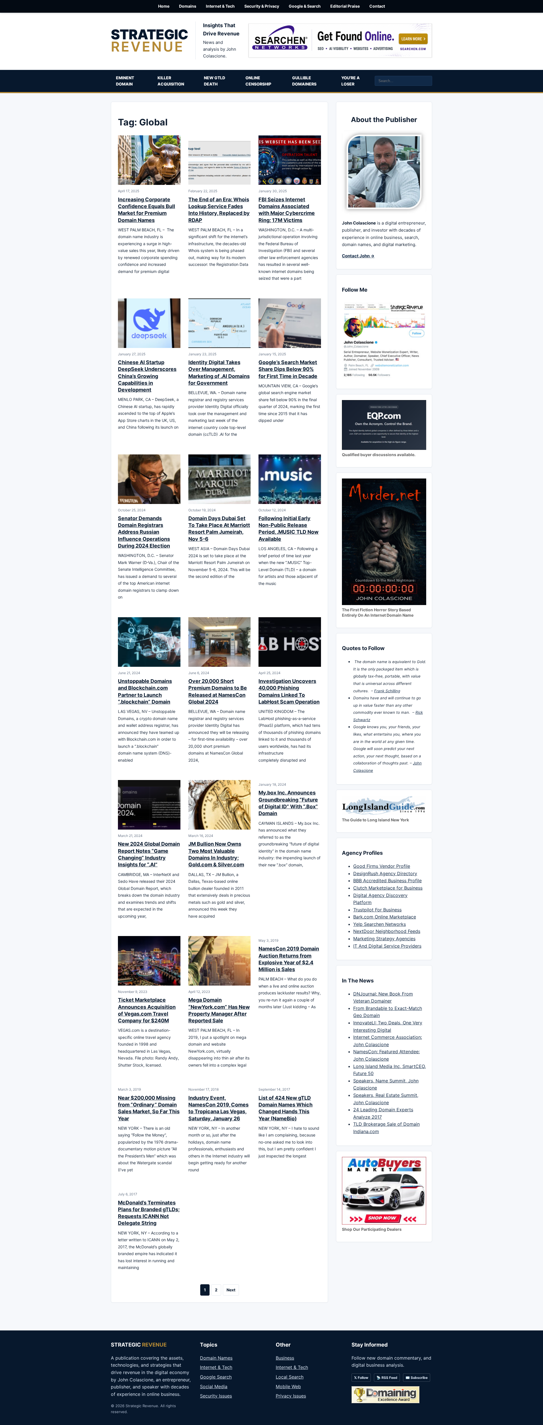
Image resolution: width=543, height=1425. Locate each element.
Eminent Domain (125, 80)
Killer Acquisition (171, 80)
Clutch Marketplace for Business (388, 888)
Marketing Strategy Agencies (384, 938)
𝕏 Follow (361, 1377)
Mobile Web (288, 1386)
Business (285, 1358)
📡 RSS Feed (386, 1377)
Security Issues (216, 1396)
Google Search (216, 1377)
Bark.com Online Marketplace (384, 917)
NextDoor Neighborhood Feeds (386, 931)
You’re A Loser (350, 80)
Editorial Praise (345, 6)
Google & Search (305, 6)
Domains (187, 6)
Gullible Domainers (304, 80)
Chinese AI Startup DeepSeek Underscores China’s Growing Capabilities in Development (147, 376)
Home (163, 6)
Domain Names (216, 1358)
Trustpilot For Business (377, 910)
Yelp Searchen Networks (379, 924)
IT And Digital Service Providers (387, 946)
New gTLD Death (214, 80)
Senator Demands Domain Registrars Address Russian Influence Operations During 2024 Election (144, 532)
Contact (377, 6)
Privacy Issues (291, 1396)
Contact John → (358, 255)
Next (231, 1289)
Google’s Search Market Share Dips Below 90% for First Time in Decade (287, 369)
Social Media (213, 1386)
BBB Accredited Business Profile (387, 880)
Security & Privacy (261, 6)
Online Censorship (258, 80)
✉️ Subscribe (417, 1377)
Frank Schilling (387, 691)
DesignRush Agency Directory (385, 873)
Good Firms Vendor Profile (381, 866)
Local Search (289, 1377)
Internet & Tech (220, 6)
